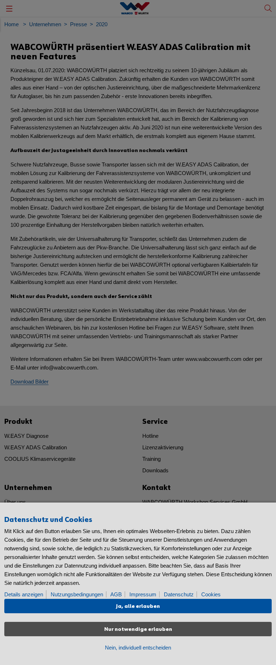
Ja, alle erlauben (138, 606)
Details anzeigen (23, 594)
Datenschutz (179, 594)
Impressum (142, 594)
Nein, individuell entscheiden (138, 648)
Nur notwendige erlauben (138, 629)
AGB (116, 594)
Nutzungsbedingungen (77, 594)
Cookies (211, 594)
